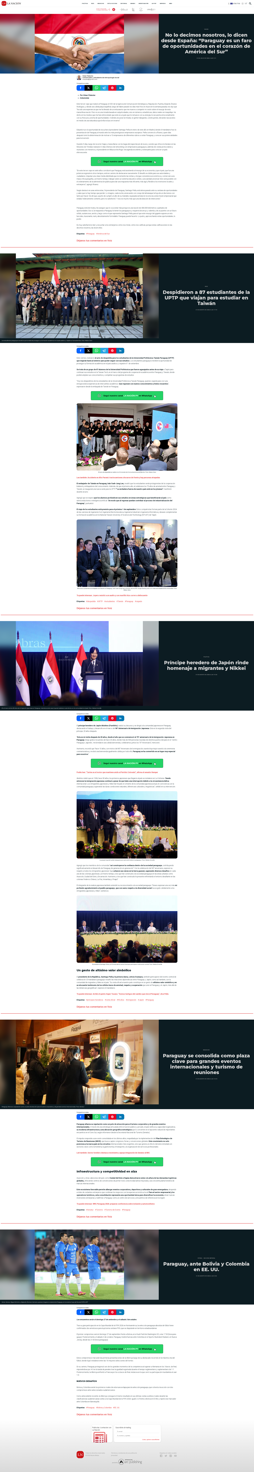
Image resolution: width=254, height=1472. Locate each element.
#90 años (120, 1000)
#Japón (141, 1000)
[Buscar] (250, 3)
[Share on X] (88, 88)
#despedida (91, 601)
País (206, 286)
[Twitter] (165, 1455)
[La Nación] (11, 3)
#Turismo (99, 1210)
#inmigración (131, 1000)
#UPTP (100, 601)
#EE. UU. (116, 1408)
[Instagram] (170, 1455)
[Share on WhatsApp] (96, 88)
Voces (206, 29)
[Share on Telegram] (104, 88)
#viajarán (138, 601)
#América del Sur (103, 234)
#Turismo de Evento (112, 1210)
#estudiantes (109, 601)
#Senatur (89, 1210)
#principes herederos (94, 1000)
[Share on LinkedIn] (120, 88)
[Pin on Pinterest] (112, 88)
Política (206, 657)
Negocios (206, 1050)
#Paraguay (90, 234)
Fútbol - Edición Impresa (206, 1258)
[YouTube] (175, 1455)
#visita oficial (110, 1000)
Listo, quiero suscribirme (150, 1439)
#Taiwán (119, 601)
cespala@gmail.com (89, 79)
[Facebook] (161, 1455)
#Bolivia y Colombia (104, 1408)
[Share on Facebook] (81, 88)
